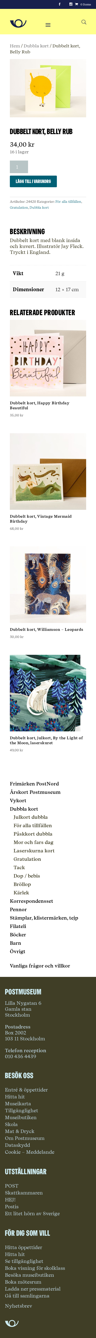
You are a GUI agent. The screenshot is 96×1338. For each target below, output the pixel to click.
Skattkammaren (24, 1193)
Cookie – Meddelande (29, 1152)
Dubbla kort (36, 45)
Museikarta (18, 1104)
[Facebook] (59, 4)
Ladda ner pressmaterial (33, 1289)
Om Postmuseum (25, 1138)
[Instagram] (70, 4)
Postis (11, 1207)
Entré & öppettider (26, 1090)
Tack (19, 867)
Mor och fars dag (33, 842)
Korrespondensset (31, 901)
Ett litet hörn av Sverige (32, 1213)
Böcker (18, 935)
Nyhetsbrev (18, 1306)
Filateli (18, 926)
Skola (11, 1124)
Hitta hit (15, 1097)
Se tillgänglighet (24, 1261)
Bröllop (22, 884)
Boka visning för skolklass (35, 1268)
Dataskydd (17, 1145)
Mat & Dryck (19, 1131)
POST (11, 1186)
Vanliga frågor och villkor (40, 966)
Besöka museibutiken (29, 1275)
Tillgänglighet (21, 1110)
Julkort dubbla (31, 817)
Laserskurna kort (34, 851)
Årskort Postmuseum (35, 792)
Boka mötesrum (23, 1282)
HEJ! (10, 1200)
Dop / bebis (27, 876)
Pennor (18, 909)
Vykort (18, 800)
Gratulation (19, 207)
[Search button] (84, 22)
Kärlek (21, 893)
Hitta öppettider (23, 1247)
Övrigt (17, 951)
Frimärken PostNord (34, 784)
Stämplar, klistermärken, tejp (44, 918)
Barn (15, 943)
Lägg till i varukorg (33, 181)
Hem (15, 45)
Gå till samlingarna (27, 1296)
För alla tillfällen (68, 202)
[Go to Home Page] (18, 23)
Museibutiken (21, 1117)
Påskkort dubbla (33, 834)
